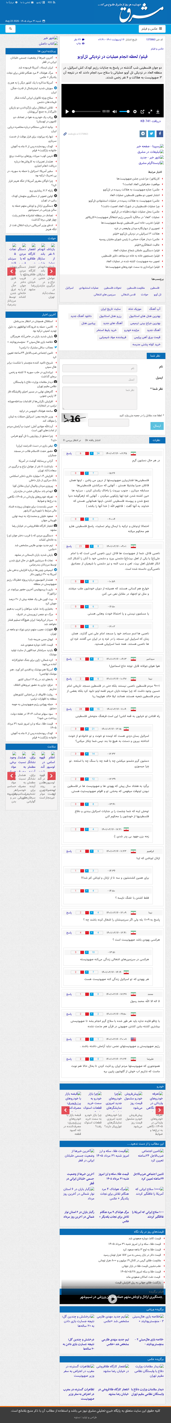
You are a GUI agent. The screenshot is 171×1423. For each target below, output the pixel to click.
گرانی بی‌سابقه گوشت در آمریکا (36, 461)
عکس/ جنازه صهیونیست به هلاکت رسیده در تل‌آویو (131, 190)
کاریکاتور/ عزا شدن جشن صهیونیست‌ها (138, 179)
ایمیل (159, 378)
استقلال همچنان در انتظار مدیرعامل (33, 321)
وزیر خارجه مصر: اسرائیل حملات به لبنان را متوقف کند (32, 418)
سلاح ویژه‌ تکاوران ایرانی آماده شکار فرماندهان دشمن (35, 100)
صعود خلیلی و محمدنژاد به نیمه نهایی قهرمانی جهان (34, 518)
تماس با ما (25, 2)
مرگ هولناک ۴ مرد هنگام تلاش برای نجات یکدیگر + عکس (114, 1217)
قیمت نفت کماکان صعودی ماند (143, 1277)
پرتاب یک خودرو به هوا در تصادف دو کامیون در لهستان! (35, 119)
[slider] (86, 111)
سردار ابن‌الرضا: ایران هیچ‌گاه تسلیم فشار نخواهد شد (32, 622)
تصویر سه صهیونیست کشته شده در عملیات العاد (133, 261)
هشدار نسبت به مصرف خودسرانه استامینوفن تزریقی (22, 786)
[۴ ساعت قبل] (77, 1159)
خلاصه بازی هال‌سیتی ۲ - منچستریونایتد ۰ (149, 1342)
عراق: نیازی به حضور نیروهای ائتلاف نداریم (35, 687)
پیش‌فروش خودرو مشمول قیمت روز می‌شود (134, 1121)
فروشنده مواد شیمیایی (112, 337)
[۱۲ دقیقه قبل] (147, 1325)
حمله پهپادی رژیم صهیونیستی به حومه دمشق (34, 706)
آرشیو (39, 2)
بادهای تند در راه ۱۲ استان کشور (35, 679)
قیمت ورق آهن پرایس (147, 337)
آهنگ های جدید (112, 323)
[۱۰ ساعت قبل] (51, 770)
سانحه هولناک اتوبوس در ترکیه (36, 411)
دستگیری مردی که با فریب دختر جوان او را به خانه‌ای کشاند (22, 282)
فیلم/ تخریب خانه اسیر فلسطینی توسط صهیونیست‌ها (130, 223)
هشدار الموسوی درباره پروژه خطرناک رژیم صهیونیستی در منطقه (32, 582)
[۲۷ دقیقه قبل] (147, 1375)
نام (161, 366)
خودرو (160, 1086)
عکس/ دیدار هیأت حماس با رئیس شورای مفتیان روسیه (129, 239)
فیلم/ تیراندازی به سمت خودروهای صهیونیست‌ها (133, 267)
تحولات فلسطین (112, 288)
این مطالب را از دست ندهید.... (145, 1143)
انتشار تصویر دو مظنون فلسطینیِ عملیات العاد (135, 195)
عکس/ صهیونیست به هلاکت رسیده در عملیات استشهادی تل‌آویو (124, 201)
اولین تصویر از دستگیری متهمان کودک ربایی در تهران (34, 198)
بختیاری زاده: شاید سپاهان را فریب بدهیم (30, 609)
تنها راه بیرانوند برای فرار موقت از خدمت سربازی (33, 139)
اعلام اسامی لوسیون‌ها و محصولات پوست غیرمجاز (51, 786)
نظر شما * (156, 389)
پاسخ (69, 453)
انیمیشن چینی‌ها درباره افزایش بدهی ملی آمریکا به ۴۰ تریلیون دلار (32, 572)
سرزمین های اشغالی (105, 294)
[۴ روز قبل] (112, 1106)
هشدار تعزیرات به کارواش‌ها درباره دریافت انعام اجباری (35, 163)
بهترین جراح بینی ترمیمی (145, 323)
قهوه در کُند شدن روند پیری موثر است (41, 786)
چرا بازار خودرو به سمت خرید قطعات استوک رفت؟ (93, 1121)
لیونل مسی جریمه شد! (40, 639)
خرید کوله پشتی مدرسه (146, 344)
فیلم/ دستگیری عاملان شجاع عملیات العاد (136, 250)
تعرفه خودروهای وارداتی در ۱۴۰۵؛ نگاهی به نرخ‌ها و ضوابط (155, 1124)
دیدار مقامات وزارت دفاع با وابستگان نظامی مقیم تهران (147, 1392)
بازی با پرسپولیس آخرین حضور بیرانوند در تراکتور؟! (32, 591)
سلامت (51, 746)
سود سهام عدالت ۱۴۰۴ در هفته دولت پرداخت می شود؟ (33, 716)
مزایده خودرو (131, 330)
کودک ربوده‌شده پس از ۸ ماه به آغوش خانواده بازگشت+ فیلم (34, 148)
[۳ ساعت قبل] (112, 1159)
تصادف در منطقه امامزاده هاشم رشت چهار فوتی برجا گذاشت (34, 217)
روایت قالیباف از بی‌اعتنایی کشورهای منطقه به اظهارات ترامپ (35, 696)
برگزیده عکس (156, 1359)
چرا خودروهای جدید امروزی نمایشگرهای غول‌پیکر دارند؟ (113, 1121)
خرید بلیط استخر (106, 330)
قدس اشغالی (128, 294)
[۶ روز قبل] (71, 1106)
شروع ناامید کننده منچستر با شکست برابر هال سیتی (32, 365)
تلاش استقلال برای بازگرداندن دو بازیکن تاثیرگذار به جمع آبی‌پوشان (33, 110)
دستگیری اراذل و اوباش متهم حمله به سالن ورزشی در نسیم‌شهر (121, 1297)
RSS (50, 2)
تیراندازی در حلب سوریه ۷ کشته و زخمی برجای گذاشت (33, 374)
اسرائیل (69, 288)
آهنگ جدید (153, 330)
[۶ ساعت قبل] (147, 1197)
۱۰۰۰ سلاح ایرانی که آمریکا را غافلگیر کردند (148, 1214)
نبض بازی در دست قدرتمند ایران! (34, 446)
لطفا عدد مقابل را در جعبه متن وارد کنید (141, 416)
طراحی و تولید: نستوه (85, 1417)
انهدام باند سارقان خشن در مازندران (41, 276)
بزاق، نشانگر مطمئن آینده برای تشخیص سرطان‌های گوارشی (31, 788)
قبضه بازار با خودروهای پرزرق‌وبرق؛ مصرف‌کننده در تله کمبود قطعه (72, 1124)
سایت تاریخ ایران (111, 309)
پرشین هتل (88, 323)
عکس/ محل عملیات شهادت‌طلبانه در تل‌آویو (136, 212)
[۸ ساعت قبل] (77, 1197)
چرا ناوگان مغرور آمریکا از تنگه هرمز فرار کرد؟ (32, 183)
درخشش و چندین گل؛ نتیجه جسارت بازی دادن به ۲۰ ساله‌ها (78, 1344)
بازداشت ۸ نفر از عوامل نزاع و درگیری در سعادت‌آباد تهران (51, 282)
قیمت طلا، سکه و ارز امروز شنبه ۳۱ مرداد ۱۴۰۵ (113, 1176)
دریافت (150, 121)
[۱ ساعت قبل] (153, 1106)
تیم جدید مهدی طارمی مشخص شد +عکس (115, 1342)
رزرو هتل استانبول (110, 316)
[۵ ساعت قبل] (112, 1299)
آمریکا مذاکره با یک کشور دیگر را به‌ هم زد (30, 83)
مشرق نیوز (132, 11)
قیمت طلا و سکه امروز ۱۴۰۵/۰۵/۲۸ (140, 1272)
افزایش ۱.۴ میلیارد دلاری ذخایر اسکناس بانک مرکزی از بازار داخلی (33, 478)
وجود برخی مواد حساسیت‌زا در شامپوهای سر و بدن (12, 788)
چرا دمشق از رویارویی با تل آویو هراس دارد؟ (34, 438)
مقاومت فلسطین (136, 288)
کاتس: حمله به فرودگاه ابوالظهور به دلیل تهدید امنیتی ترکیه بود (32, 329)
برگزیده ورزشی (155, 1309)
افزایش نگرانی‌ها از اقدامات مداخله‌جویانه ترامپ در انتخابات (32, 403)
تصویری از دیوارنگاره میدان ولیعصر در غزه (137, 228)
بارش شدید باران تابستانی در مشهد (33, 555)
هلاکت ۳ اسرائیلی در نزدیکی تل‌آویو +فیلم (136, 234)
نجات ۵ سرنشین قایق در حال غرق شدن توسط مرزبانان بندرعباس (12, 286)
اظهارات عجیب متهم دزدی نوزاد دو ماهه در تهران (32, 631)
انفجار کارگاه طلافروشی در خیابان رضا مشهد (113, 1392)
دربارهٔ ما (10, 2)
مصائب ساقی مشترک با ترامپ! (36, 347)
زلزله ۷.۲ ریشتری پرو (41, 190)
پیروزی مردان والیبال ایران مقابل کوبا (33, 486)
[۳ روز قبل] (133, 1102)
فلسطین (154, 288)
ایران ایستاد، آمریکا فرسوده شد (35, 67)
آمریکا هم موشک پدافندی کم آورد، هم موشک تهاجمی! (33, 672)
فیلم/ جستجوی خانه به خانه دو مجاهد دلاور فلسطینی (131, 256)
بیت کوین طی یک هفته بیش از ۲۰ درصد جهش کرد (33, 601)
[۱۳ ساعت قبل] (22, 770)
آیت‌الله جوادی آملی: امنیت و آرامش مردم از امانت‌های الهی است (32, 428)
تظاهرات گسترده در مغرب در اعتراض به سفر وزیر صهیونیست (78, 1394)
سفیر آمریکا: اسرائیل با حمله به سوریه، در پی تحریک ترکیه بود (32, 173)
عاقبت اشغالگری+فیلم (147, 245)
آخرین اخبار (49, 314)
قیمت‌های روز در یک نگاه (149, 1231)
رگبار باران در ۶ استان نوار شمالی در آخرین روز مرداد (78, 1214)
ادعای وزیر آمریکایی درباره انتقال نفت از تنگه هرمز (33, 227)
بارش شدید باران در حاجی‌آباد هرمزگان (31, 336)
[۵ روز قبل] (92, 1103)
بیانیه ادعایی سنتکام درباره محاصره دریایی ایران (32, 129)
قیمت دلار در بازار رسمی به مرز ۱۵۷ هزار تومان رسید (132, 1255)
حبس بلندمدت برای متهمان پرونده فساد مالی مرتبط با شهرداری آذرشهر (32, 508)
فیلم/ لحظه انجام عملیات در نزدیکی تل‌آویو (112, 56)
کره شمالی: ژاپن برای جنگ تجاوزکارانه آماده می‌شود (34, 662)
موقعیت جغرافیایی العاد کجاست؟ (141, 184)
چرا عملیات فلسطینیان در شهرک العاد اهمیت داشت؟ (130, 206)
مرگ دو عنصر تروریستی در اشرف (34, 614)
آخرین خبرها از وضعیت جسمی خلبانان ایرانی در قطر (80, 1179)
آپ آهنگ (154, 309)
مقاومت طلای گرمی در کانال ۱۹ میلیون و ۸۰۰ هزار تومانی (129, 1260)
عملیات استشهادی (88, 288)
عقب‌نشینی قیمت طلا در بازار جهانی (141, 1266)
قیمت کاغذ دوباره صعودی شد (144, 1238)
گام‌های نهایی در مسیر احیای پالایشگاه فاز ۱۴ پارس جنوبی (32, 394)
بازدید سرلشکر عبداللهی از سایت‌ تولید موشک (34, 652)
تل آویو (157, 294)
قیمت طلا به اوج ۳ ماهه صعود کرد (142, 1249)
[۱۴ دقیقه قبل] (147, 1159)
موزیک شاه (134, 309)
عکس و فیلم (150, 28)
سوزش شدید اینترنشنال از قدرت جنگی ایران (34, 90)
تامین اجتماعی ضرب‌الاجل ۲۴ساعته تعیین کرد (148, 1176)
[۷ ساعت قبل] (112, 1197)
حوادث (144, 294)
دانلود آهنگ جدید (81, 316)
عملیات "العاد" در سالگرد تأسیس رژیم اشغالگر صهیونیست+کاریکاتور (122, 217)
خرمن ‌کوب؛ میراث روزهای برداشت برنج (31, 156)
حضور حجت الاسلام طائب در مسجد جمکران (35, 453)
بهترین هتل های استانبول (144, 316)
